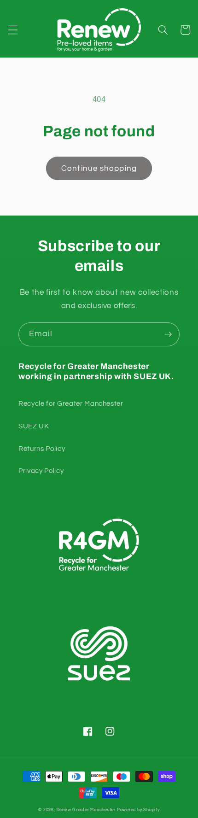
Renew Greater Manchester (86, 809)
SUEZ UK (33, 426)
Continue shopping (99, 168)
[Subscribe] (168, 334)
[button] (12, 30)
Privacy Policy (41, 470)
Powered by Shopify (138, 809)
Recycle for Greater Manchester (70, 403)
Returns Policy (41, 448)
